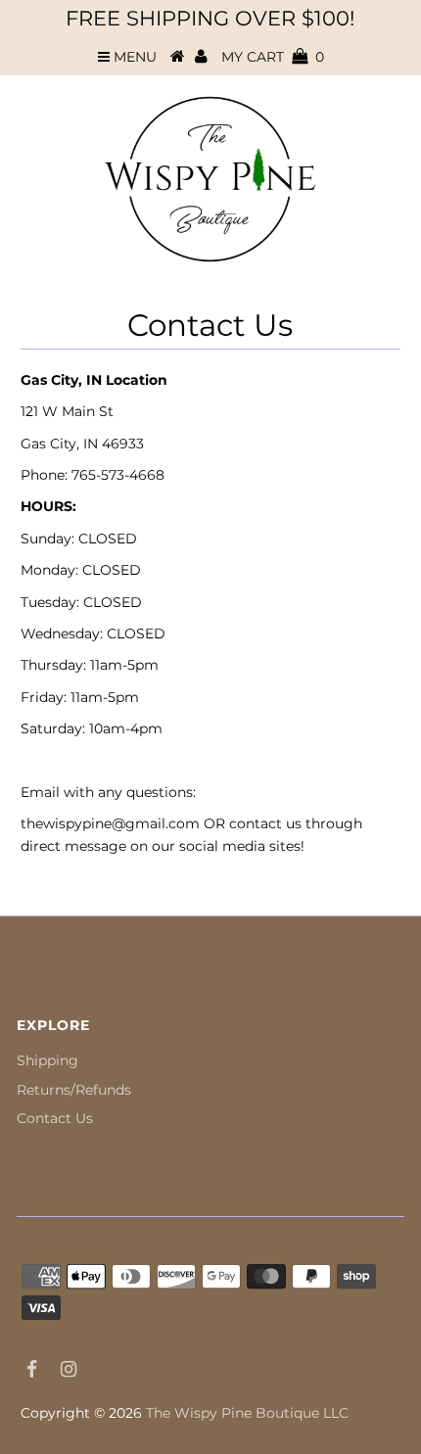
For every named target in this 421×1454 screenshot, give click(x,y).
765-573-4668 (117, 475)
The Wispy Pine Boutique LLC (247, 1413)
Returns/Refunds (74, 1090)
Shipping (47, 1060)
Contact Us (55, 1118)
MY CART (272, 57)
